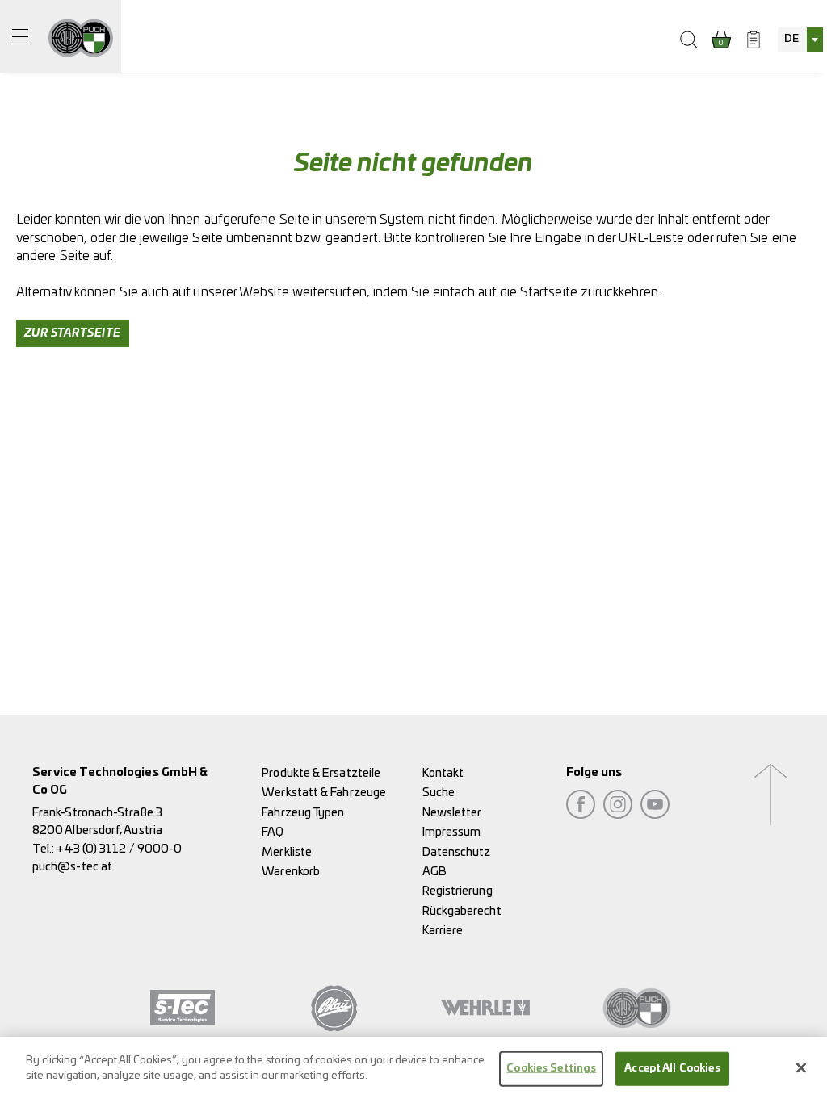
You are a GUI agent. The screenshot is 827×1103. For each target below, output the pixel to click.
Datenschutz (456, 852)
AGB (434, 872)
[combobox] (800, 39)
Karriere (443, 931)
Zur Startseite (72, 333)
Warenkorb (291, 872)
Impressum (451, 832)
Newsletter (452, 813)
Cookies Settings (551, 1068)
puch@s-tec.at (72, 867)
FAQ (272, 832)
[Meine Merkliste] (753, 39)
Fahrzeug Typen (303, 813)
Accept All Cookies (672, 1068)
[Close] (801, 1067)
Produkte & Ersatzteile (321, 773)
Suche (438, 792)
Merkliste (287, 852)
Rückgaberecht (462, 911)
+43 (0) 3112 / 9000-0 (119, 849)
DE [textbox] (791, 39)
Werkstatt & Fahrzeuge (324, 792)
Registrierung (457, 891)
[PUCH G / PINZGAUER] (80, 36)
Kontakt (443, 773)
